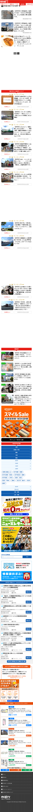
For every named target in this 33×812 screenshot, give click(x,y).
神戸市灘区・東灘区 (18, 472)
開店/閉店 (23, 4)
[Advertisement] (16, 72)
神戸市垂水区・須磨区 (20, 474)
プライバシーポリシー (7, 789)
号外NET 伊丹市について (8, 792)
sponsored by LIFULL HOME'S (21, 703)
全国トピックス (4, 4)
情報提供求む (5, 780)
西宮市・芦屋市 (5, 480)
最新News (12, 4)
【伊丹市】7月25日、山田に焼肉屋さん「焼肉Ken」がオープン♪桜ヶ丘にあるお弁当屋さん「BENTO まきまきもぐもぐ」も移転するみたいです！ (22, 305)
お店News (29, 4)
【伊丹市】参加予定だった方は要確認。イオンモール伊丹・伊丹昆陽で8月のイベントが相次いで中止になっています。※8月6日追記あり (22, 100)
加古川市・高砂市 (21, 480)
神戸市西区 (4, 477)
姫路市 (3, 483)
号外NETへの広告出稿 (7, 783)
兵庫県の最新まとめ (6, 472)
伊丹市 (11, 477)
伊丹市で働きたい (10, 582)
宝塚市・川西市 (18, 477)
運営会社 (4, 777)
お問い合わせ (5, 786)
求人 (17, 4)
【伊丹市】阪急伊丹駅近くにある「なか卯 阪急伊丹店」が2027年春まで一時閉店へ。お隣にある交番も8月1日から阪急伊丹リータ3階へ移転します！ (23, 147)
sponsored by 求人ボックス (22, 582)
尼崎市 (13, 480)
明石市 (28, 480)
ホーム (4, 774)
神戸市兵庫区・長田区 (7, 474)
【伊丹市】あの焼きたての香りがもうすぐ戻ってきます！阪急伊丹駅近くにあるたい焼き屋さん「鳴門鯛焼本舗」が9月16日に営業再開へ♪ (22, 290)
